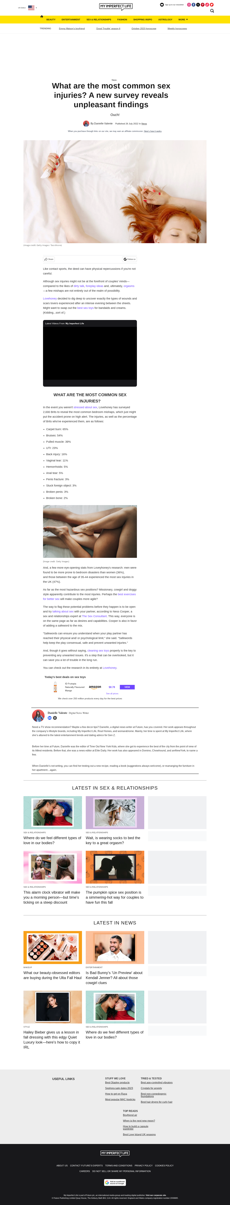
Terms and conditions (118, 1165)
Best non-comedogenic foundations (153, 1095)
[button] (90, 688)
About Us (62, 1165)
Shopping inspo (142, 19)
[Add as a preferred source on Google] (115, 1182)
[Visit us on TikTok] (207, 5)
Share (50, 259)
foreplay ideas (94, 286)
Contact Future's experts (86, 1165)
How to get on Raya (116, 1093)
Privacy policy (144, 1165)
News (114, 80)
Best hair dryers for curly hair (156, 1102)
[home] (41, 19)
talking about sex (63, 611)
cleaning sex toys (98, 650)
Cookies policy (164, 1165)
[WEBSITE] (55, 718)
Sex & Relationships (99, 19)
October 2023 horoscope (144, 28)
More (182, 19)
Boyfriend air (130, 1115)
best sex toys (85, 308)
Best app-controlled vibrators (157, 1082)
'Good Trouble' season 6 (108, 28)
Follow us (131, 259)
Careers (84, 1171)
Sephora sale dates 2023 (119, 1088)
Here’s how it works (153, 131)
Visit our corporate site (156, 1195)
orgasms (129, 286)
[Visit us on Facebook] (193, 5)
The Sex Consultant (94, 616)
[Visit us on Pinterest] (202, 5)
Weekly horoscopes (177, 28)
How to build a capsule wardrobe (135, 1127)
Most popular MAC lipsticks (120, 1099)
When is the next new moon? (139, 1120)
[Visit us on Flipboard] (212, 5)
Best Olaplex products (117, 1082)
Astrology (165, 19)
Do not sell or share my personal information (121, 1171)
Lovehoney (50, 298)
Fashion (122, 19)
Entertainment (71, 19)
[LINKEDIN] (50, 718)
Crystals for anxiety (151, 1088)
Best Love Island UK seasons (139, 1134)
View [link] (127, 687)
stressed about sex (85, 407)
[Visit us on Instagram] (189, 5)
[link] (55, 687)
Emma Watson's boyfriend (72, 28)
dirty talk (79, 286)
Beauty (50, 19)
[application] (90, 353)
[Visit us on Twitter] (198, 5)
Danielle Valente (103, 123)
